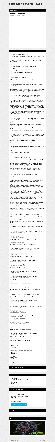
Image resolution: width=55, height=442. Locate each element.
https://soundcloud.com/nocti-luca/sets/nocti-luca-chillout (22, 258)
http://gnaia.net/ (13, 254)
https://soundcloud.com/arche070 (17, 311)
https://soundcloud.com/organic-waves (18, 273)
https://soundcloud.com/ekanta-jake (17, 232)
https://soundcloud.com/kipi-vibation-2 (18, 265)
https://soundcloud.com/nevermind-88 (18, 228)
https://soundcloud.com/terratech (17, 242)
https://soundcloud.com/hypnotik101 (18, 316)
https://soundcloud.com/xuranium (17, 245)
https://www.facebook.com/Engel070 (18, 312)
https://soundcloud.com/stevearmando (18, 268)
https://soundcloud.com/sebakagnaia (18, 253)
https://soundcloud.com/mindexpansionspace (19, 298)
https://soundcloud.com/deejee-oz (17, 338)
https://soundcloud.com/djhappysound (18, 334)
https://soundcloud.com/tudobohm (17, 323)
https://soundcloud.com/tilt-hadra (17, 307)
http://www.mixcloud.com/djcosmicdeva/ (18, 301)
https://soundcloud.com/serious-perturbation (19, 277)
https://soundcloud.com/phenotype (17, 261)
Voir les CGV (42, 440)
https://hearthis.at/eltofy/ (15, 319)
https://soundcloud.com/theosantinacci (18, 281)
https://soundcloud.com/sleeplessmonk (18, 330)
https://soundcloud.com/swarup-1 (17, 224)
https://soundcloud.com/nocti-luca (17, 237)
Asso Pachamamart (21, 347)
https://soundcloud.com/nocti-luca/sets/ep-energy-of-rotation (23, 249)
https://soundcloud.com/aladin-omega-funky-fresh (20, 287)
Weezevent (16, 440)
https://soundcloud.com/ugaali (16, 327)
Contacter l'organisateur (19, 404)
